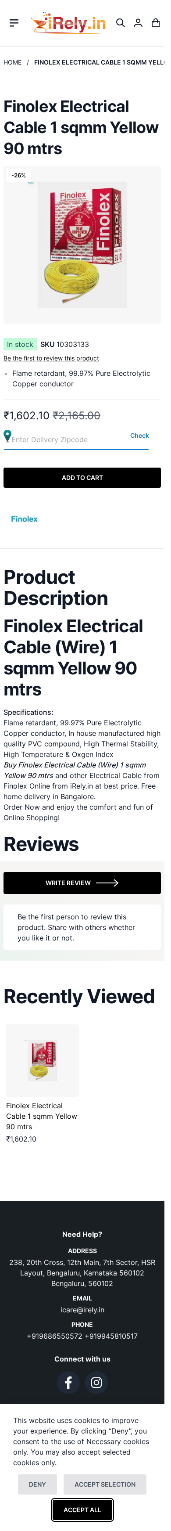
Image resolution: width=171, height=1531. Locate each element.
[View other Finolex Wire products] (25, 518)
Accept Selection (105, 1484)
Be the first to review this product (51, 358)
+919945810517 (111, 1336)
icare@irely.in (82, 1309)
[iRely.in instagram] (96, 1382)
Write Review (68, 882)
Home (12, 62)
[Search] (120, 23)
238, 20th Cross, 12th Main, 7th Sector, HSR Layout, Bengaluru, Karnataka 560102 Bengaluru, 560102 (82, 1273)
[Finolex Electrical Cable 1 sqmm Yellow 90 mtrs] (42, 1060)
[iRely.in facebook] (68, 1382)
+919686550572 (56, 1336)
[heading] (82, 587)
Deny (37, 1484)
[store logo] (68, 23)
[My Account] (138, 23)
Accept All (82, 1509)
